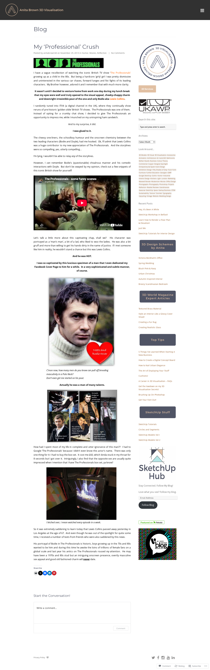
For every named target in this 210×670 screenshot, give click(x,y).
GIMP (169, 173)
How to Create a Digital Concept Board (157, 360)
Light (159, 178)
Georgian (163, 173)
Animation (143, 158)
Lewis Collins (117, 98)
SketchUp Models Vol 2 (149, 440)
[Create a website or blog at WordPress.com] (48, 657)
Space (156, 190)
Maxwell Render (145, 181)
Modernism (155, 181)
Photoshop (163, 184)
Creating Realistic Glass (150, 327)
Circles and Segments (149, 429)
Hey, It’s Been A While (149, 209)
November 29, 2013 (69, 53)
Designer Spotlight (161, 164)
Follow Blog (148, 505)
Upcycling (142, 196)
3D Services (147, 88)
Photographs (143, 184)
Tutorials (159, 193)
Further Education (153, 173)
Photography (154, 184)
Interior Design (144, 178)
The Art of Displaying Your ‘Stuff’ (154, 370)
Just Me (142, 228)
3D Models (143, 155)
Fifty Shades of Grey (159, 170)
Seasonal (142, 190)
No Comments (118, 53)
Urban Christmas (147, 273)
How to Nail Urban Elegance (152, 365)
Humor (85, 53)
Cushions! (143, 375)
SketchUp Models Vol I (149, 434)
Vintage (149, 196)
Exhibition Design (145, 170)
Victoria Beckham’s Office (150, 258)
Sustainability (144, 193)
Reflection (102, 53)
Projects (171, 184)
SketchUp (149, 190)
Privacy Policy (39, 657)
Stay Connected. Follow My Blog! (156, 485)
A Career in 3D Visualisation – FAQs (155, 381)
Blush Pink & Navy (147, 268)
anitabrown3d (50, 53)
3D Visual (150, 155)
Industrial (166, 176)
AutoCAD (162, 158)
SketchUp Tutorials (148, 424)
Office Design (171, 181)
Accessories (171, 155)
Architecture (151, 158)
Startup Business (164, 190)
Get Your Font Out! (147, 399)
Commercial (143, 164)
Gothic (154, 176)
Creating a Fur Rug (147, 322)
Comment (120, 628)
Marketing (171, 178)
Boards (147, 161)
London (164, 178)
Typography (167, 193)
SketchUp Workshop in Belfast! (153, 214)
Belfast (141, 161)
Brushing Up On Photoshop (152, 394)
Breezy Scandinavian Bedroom (153, 284)
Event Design (160, 167)
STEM (173, 190)
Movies (92, 53)
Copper (151, 164)
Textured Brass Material (150, 308)
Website (156, 196)
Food (170, 170)
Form (174, 170)
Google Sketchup (145, 176)
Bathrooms (171, 158)
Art (158, 158)
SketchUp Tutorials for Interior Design (157, 233)
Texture (152, 193)
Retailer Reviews (153, 187)
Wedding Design (165, 196)
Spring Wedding (146, 263)
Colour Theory (162, 161)
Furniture (142, 173)
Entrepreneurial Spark (147, 167)
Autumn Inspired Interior (151, 279)
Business (153, 161)
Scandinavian (164, 187)
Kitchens (153, 178)
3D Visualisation (161, 155)
